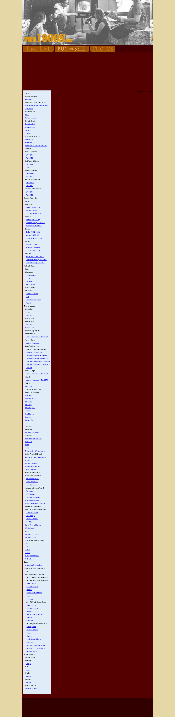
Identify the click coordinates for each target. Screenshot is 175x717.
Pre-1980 (29, 324)
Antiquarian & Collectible (33, 565)
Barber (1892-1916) (33, 220)
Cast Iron (29, 368)
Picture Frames (30, 118)
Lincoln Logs (29, 328)
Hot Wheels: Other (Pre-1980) (37, 355)
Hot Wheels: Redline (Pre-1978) (38, 358)
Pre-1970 (29, 315)
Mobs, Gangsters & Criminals (35, 503)
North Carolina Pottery (33, 300)
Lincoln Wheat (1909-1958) (35, 263)
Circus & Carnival (32, 482)
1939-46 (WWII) (31, 651)
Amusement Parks (32, 479)
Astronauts (29, 491)
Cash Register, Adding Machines (36, 106)
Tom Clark (29, 522)
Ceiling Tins (29, 139)
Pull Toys (28, 405)
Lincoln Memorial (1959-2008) (36, 260)
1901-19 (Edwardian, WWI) (35, 645)
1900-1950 (30, 155)
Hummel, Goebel (32, 513)
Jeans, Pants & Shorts (34, 593)
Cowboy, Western (31, 398)
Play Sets (28, 402)
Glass (27, 115)
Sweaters (30, 599)
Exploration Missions (33, 497)
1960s (27, 550)
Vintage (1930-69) (31, 537)
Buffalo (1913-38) (32, 244)
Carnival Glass (31, 275)
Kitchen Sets (29, 420)
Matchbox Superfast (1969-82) (37, 365)
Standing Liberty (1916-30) (35, 223)
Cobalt (28, 278)
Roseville (29, 303)
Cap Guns (28, 395)
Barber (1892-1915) (33, 207)
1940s (27, 543)
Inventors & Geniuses (32, 500)
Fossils (27, 460)
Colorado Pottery (32, 294)
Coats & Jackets (32, 587)
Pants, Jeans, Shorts (34, 639)
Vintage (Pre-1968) (32, 432)
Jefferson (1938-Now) (33, 247)
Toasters (28, 133)
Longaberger (30, 516)
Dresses (29, 590)
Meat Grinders (30, 127)
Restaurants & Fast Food (33, 439)
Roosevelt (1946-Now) (34, 238)
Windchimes (29, 528)
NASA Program (31, 494)
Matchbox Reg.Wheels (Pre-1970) (38, 361)
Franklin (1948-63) (32, 210)
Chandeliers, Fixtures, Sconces (36, 146)
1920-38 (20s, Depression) (35, 648)
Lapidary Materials (31, 463)
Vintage (28, 664)
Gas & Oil (28, 442)
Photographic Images (32, 556)
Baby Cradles (30, 124)
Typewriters (29, 109)
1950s (27, 547)
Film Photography (31, 688)
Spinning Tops (30, 408)
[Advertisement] (87, 71)
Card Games (29, 414)
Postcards (28, 559)
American (28, 99)
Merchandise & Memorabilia (35, 451)
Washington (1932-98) (34, 226)
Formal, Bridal (31, 584)
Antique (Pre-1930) (32, 534)
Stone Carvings (30, 469)
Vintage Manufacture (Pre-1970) (37, 337)
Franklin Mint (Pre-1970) (35, 352)
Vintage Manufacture (33, 343)
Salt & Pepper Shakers (33, 525)
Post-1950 (29, 158)
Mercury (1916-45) (32, 235)
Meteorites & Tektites (32, 466)
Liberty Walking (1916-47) (35, 213)
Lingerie (29, 596)
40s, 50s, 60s (30, 284)
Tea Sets (28, 411)
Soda (27, 445)
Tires (27, 448)
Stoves (27, 130)
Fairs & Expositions (32, 485)
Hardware (28, 143)
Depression (30, 281)
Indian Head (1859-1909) (35, 257)
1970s (27, 553)
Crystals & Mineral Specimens (35, 457)
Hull (27, 297)
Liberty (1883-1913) (33, 250)
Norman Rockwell (32, 519)
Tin (26, 423)
